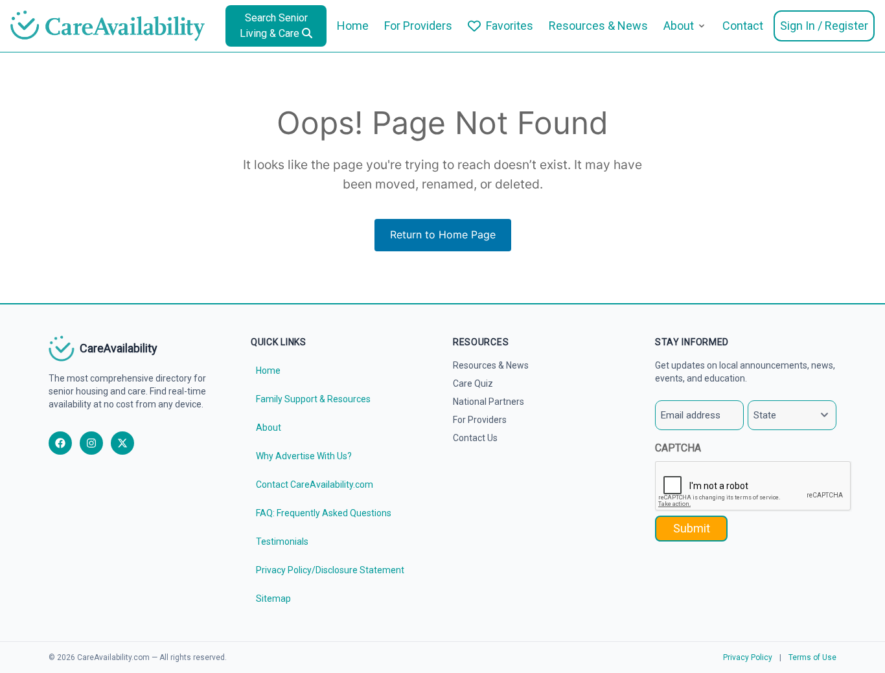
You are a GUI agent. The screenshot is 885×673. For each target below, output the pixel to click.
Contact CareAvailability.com (314, 484)
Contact (742, 25)
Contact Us (475, 438)
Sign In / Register (824, 25)
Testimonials (282, 541)
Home (353, 25)
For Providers (418, 25)
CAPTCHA (678, 448)
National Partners (488, 401)
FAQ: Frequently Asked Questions (323, 513)
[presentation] (753, 486)
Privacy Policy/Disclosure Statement (330, 570)
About (678, 25)
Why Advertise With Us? (304, 456)
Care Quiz (473, 383)
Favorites (509, 25)
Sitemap (273, 598)
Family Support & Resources (313, 399)
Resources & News (598, 25)
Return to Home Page (443, 234)
